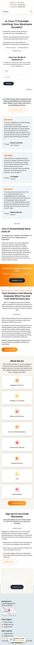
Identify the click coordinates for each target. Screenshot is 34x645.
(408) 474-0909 (8, 622)
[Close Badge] (25, 637)
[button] (31, 12)
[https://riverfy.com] (5, 11)
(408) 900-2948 (8, 633)
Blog (13, 2)
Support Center (20, 2)
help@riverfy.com (8, 624)
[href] (9, 611)
